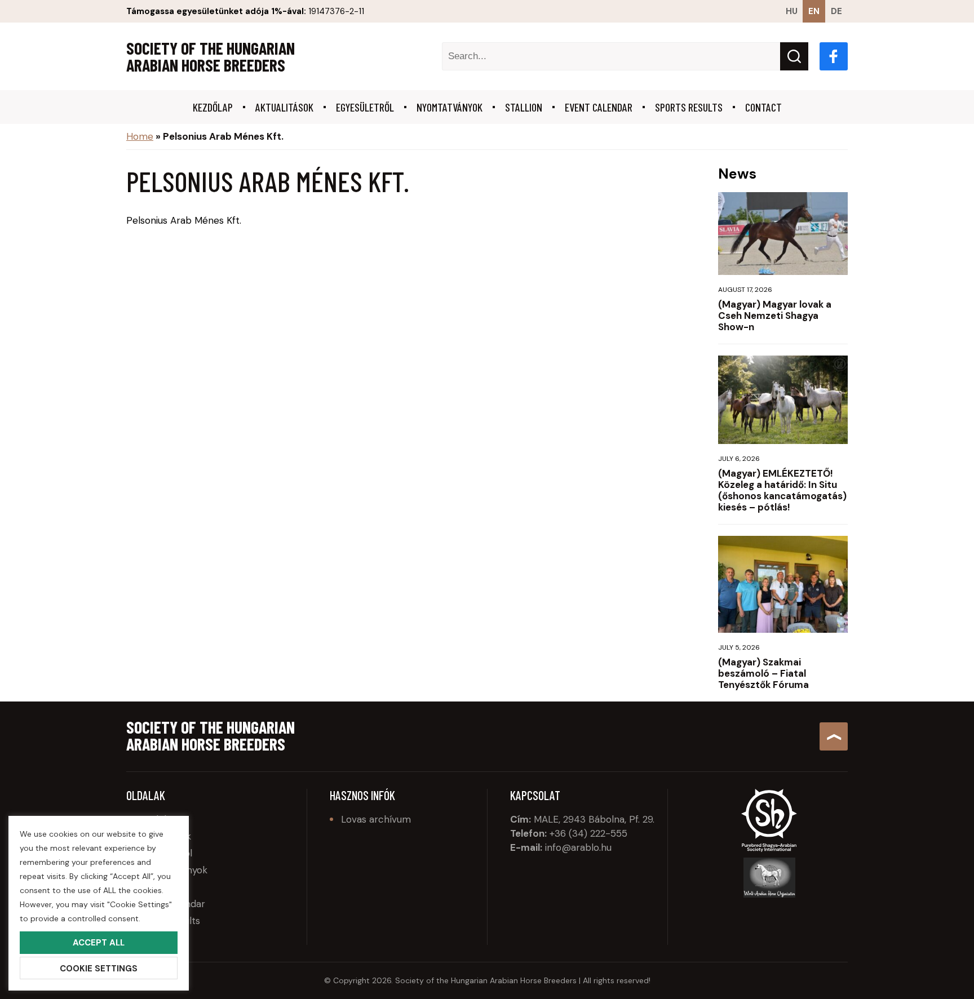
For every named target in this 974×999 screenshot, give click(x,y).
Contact (763, 107)
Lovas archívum (376, 819)
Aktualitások (284, 107)
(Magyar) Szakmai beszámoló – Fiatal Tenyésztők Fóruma (763, 673)
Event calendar (598, 107)
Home (139, 136)
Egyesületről (365, 107)
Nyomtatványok (449, 107)
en (814, 11)
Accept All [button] (99, 942)
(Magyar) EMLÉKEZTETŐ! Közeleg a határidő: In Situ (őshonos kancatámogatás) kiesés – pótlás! (782, 490)
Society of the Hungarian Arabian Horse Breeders (210, 56)
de (836, 11)
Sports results (689, 107)
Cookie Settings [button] (99, 968)
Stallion (523, 107)
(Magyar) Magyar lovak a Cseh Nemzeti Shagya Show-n (774, 315)
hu (792, 11)
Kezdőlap (213, 107)
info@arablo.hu (578, 847)
